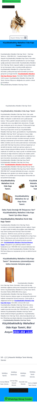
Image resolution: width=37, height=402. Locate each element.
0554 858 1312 (23, 331)
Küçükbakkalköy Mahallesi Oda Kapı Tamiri (18, 164)
